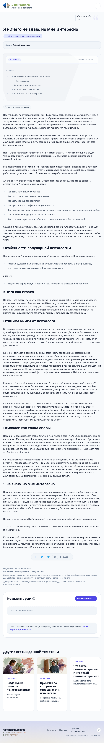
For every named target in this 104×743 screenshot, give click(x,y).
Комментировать (86, 598)
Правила (63, 730)
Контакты (51, 730)
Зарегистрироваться (20, 629)
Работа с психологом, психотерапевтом (23, 36)
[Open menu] (98, 6)
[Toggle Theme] (99, 730)
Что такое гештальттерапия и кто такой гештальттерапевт (86, 671)
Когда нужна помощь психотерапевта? (18, 686)
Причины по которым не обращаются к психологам (49, 688)
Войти (86, 626)
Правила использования (78, 730)
